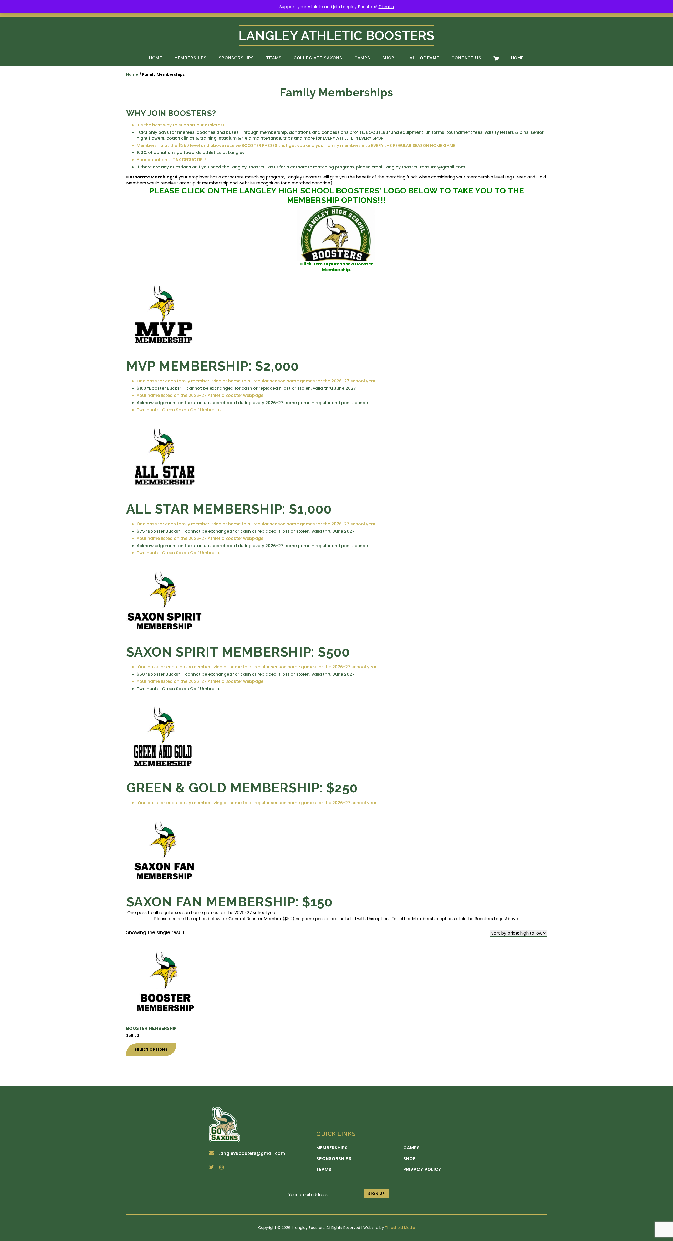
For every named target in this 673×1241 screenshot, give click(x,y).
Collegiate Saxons (318, 57)
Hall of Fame (422, 57)
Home (155, 57)
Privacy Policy (422, 1169)
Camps (362, 57)
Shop (388, 57)
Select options (151, 1049)
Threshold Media (400, 1227)
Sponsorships (236, 57)
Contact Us (466, 57)
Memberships (190, 57)
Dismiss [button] (386, 7)
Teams (274, 57)
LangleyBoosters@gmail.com (251, 1153)
